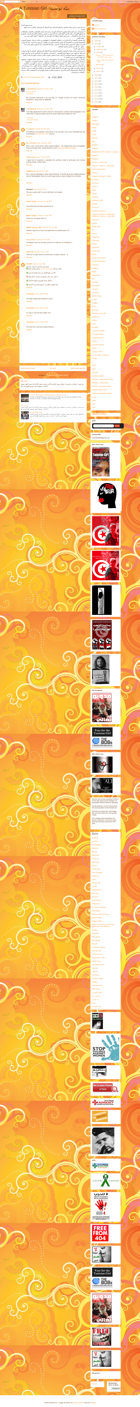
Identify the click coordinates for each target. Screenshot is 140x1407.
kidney (94, 244)
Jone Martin (30, 129)
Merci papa (100, 64)
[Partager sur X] (57, 77)
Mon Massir (96, 940)
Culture (94, 186)
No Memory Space (98, 947)
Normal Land (96, 951)
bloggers (95, 145)
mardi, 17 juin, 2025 (39, 264)
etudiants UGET (97, 200)
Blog (93, 141)
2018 (96, 75)
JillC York (95, 893)
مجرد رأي (24, 381)
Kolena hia (95, 247)
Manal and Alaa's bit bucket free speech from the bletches (103, 925)
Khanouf (95, 897)
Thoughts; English (98, 331)
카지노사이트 (30, 239)
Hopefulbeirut (96, 890)
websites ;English (98, 376)
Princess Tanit (97, 954)
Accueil (53, 368)
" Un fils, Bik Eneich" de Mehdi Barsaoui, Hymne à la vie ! (48, 395)
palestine (95, 282)
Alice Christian (31, 143)
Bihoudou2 (96, 855)
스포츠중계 (29, 94)
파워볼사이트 (30, 171)
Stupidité (95, 327)
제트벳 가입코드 (31, 201)
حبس (93, 403)
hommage (95, 237)
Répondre (29, 102)
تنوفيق (94, 400)
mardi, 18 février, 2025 (44, 143)
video (94, 369)
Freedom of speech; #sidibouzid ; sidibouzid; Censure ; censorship (103, 215)
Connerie (95, 183)
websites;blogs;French (100, 390)
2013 (96, 90)
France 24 (95, 207)
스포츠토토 (29, 118)
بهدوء (93, 1003)
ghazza (94, 223)
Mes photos (96, 937)
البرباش (96, 25)
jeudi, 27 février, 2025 (43, 157)
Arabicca (95, 841)
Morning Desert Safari (42, 134)
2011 (96, 96)
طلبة (93, 407)
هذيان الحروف (96, 1006)
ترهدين (94, 397)
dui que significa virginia (67, 148)
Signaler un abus (99, 414)
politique (95, 303)
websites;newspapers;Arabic (102, 393)
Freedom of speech (99, 211)
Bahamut (95, 848)
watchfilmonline (97, 985)
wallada (94, 982)
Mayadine (95, 933)
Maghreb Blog (97, 917)
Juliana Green (31, 157)
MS (93, 278)
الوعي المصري (97, 992)
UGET (94, 365)
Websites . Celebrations (100, 383)
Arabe (94, 127)
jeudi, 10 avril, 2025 (39, 189)
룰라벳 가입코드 (31, 215)
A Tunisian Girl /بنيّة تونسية (44, 8)
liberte (94, 254)
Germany (95, 219)
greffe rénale (96, 226)
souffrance (95, 317)
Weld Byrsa (96, 989)
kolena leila (96, 251)
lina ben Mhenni (99, 29)
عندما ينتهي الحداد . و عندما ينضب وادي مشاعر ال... (104, 56)
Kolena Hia (96, 904)
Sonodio (95, 968)
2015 (96, 84)
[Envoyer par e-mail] (53, 77)
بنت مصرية (95, 999)
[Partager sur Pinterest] (61, 77)
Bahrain (94, 138)
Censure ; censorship (99, 162)
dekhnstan (95, 862)
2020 (96, 41)
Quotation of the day (99, 313)
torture (94, 341)
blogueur (95, 155)
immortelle (95, 240)
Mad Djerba (96, 911)
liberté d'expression (99, 261)
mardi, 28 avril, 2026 (41, 294)
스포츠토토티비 (31, 89)
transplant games (98, 344)
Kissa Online (96, 900)
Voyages (95, 372)
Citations (95, 173)
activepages (30, 294)
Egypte (94, 193)
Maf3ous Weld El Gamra (100, 914)
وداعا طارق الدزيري (36, 412)
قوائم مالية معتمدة (46, 268)
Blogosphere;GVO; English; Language (105, 152)
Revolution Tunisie (98, 958)
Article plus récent (28, 368)
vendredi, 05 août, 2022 (42, 129)
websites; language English (101, 386)
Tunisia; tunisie (97, 351)
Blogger (93, 1403)
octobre (99, 46)
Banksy (94, 851)
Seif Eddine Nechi (98, 965)
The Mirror (95, 975)
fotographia (96, 869)
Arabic (94, 131)
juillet (98, 52)
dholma (94, 865)
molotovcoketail (78, 1403)
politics (94, 299)
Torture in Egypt (97, 978)
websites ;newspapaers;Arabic (102, 379)
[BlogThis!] (55, 77)
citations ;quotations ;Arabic (101, 176)
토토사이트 (29, 252)
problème (95, 310)
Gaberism (95, 876)
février (98, 68)
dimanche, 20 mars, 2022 (45, 89)
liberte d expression (99, 258)
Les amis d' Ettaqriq (99, 907)
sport (94, 324)
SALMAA (29, 264)
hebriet (94, 886)
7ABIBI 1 (95, 117)
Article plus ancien (78, 368)
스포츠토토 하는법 (32, 120)
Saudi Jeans (96, 961)
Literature (95, 265)
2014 (96, 87)
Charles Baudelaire (98, 169)
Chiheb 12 (95, 858)
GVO (93, 879)
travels (94, 348)
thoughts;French (97, 338)
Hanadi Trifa (96, 883)
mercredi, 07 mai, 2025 (44, 201)
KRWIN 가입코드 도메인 (34, 227)
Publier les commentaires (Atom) (57, 375)
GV (93, 230)
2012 (96, 93)
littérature (95, 268)
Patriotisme (96, 285)
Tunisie (94, 358)
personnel (95, 292)
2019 (96, 44)
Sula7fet (95, 971)
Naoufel (94, 944)
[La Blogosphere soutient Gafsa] (102, 722)
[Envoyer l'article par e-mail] (48, 77)
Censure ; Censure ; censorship (103, 166)
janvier (98, 71)
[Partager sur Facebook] (59, 77)
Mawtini (94, 930)
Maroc (94, 272)
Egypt (94, 190)
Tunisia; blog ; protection (100, 355)
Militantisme (96, 275)
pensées (95, 289)
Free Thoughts (97, 872)
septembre (100, 49)
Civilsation (95, 179)
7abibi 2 (95, 120)
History (94, 233)
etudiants (95, 197)
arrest (94, 134)
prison (94, 306)
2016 (96, 81)
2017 (96, 78)
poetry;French (97, 296)
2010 (96, 99)
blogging (95, 148)
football (94, 204)
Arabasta (95, 838)
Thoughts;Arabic (97, 334)
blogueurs (95, 159)
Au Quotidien (96, 845)
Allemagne (95, 124)
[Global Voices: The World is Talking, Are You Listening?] (100, 1168)
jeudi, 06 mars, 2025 (41, 171)
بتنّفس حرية (96, 996)
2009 (96, 102)
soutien (94, 320)
